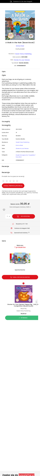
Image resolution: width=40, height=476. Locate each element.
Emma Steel (20, 46)
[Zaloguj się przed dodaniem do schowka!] (4, 210)
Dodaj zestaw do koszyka (21, 277)
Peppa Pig (23, 308)
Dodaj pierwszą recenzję (13, 186)
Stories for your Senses (22, 60)
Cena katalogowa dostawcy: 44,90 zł (20, 207)
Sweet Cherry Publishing (23, 54)
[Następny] (36, 302)
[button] (20, 25)
